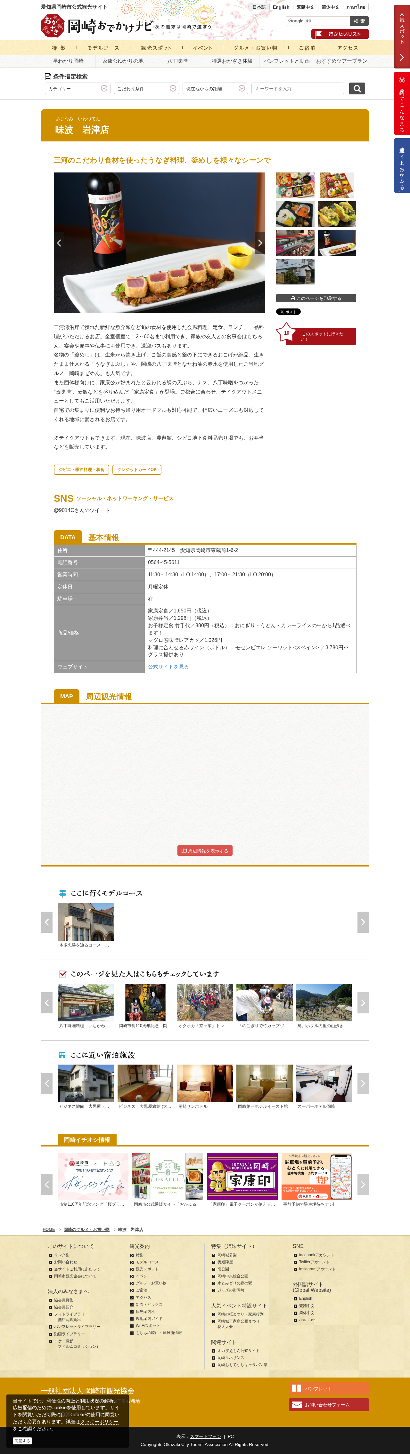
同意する (22, 1441)
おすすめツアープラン (341, 61)
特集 (140, 1255)
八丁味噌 (177, 61)
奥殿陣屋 (225, 1262)
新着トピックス (149, 1304)
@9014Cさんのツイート (82, 510)
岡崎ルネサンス (230, 1357)
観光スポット (147, 1269)
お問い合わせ (65, 1262)
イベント (143, 1276)
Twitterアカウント (314, 1262)
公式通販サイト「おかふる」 (402, 165)
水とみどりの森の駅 (234, 1283)
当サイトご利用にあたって (77, 1269)
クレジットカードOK (137, 469)
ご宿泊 (141, 1290)
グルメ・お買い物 (151, 1283)
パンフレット (318, 1388)
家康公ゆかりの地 (123, 61)
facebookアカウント (316, 1255)
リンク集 (62, 1255)
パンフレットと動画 (287, 61)
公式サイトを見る (168, 666)
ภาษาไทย (356, 7)
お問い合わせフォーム (327, 1404)
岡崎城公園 (227, 1255)
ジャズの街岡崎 (230, 1290)
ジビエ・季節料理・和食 (81, 469)
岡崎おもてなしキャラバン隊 (242, 1364)
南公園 (223, 1269)
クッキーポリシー (99, 1421)
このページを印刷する (318, 298)
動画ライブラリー (69, 1334)
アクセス (143, 1297)
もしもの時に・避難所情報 (159, 1332)
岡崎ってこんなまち (402, 108)
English (281, 7)
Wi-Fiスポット (148, 1325)
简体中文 (331, 7)
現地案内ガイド (149, 1318)
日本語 (259, 7)
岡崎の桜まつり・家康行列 (240, 1314)
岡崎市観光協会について (75, 1276)
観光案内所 (145, 1311)
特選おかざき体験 (232, 61)
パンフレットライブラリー (77, 1326)
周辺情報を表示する (207, 850)
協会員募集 (63, 1300)
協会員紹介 (63, 1307)
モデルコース (147, 1262)
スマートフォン (205, 1436)
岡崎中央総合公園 (232, 1276)
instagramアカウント (317, 1269)
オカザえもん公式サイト (238, 1350)
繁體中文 (306, 7)
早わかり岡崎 (68, 61)
